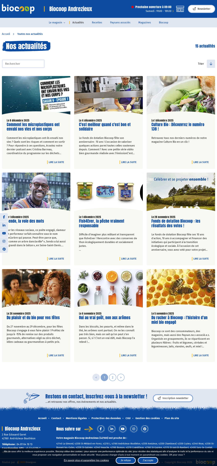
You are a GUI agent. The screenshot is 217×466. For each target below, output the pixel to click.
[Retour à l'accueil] (18, 9)
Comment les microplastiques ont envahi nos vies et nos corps (33, 127)
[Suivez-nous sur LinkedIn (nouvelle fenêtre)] (4, 225)
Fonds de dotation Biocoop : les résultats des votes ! (175, 223)
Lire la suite (57, 162)
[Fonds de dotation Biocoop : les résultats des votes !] (181, 193)
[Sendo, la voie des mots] (36, 193)
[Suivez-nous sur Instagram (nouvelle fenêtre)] (4, 241)
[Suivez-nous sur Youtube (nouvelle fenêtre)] (4, 233)
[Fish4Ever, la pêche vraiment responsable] (108, 193)
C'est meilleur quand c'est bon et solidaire (105, 127)
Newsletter (203, 8)
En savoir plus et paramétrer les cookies (86, 460)
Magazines (144, 22)
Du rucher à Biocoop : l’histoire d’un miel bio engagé (179, 320)
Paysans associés (120, 22)
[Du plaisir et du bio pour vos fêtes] (36, 289)
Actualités (78, 22)
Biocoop (163, 22)
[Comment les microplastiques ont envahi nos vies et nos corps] (36, 96)
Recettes (97, 22)
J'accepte (148, 460)
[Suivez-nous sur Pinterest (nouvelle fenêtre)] (4, 249)
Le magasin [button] (55, 22)
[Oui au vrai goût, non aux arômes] (108, 289)
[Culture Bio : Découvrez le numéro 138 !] (181, 96)
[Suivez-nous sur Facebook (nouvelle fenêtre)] (4, 217)
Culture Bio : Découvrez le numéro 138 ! (177, 127)
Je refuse (126, 460)
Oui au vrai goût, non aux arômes (104, 317)
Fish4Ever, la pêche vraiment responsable (101, 223)
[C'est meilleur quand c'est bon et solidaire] (108, 96)
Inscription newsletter (175, 398)
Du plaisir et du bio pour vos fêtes (33, 317)
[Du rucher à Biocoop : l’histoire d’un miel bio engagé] (181, 289)
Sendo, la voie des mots (25, 221)
